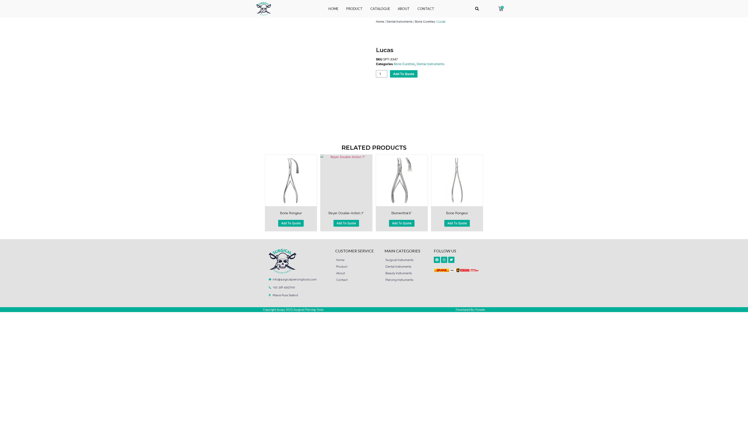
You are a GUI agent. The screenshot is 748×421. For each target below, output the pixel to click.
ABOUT (404, 9)
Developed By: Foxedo (470, 309)
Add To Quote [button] (291, 223)
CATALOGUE (380, 9)
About (340, 273)
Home (380, 21)
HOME (333, 9)
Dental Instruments (400, 21)
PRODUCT (354, 9)
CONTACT (425, 9)
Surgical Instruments (399, 260)
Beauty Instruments (398, 273)
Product (341, 266)
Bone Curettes (425, 21)
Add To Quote (403, 74)
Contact (342, 280)
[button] (477, 8)
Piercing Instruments (399, 280)
